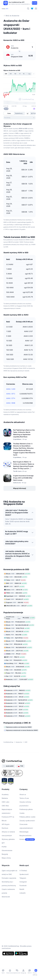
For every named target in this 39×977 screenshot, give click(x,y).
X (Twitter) (23, 870)
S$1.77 (15, 586)
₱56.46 (17, 663)
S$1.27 (15, 580)
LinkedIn (23, 893)
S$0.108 (17, 602)
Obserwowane (7, 850)
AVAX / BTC (10, 394)
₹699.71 (17, 693)
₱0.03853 (20, 617)
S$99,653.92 (18, 573)
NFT (3, 843)
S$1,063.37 (17, 599)
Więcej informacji (19, 488)
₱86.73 (15, 657)
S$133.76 (17, 589)
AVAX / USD (10, 389)
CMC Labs (5, 802)
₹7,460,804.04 (18, 622)
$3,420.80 (16, 670)
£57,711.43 (17, 650)
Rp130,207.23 (19, 700)
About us (23, 794)
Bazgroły (5, 854)
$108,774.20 (17, 628)
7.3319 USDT (19, 679)
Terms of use (24, 798)
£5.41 (17, 709)
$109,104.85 (17, 666)
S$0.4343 (16, 593)
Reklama (5, 798)
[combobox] (19, 117)
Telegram (23, 878)
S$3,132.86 (16, 577)
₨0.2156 (16, 634)
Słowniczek (6, 897)
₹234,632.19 (16, 660)
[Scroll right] (34, 73)
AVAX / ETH (10, 398)
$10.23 (17, 706)
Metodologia (24, 832)
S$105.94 (18, 596)
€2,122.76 (16, 676)
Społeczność (24, 874)
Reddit (22, 889)
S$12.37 (19, 605)
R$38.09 (18, 703)
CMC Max (5, 806)
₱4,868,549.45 (18, 641)
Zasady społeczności (27, 820)
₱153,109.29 (16, 644)
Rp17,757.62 (17, 638)
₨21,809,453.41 (19, 647)
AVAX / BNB (10, 403)
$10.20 (17, 697)
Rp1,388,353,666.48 (20, 625)
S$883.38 (16, 583)
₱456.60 (18, 716)
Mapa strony (6, 858)
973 (7, 8)
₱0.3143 (16, 673)
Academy (5, 794)
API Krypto (5, 824)
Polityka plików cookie (27, 817)
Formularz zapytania (9, 878)
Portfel (4, 847)
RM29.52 (18, 690)
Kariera (22, 839)
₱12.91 (16, 654)
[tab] (28, 113)
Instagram (23, 882)
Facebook (23, 885)
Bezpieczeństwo (25, 835)
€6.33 (17, 713)
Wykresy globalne (8, 839)
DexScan (5, 828)
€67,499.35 (17, 631)
